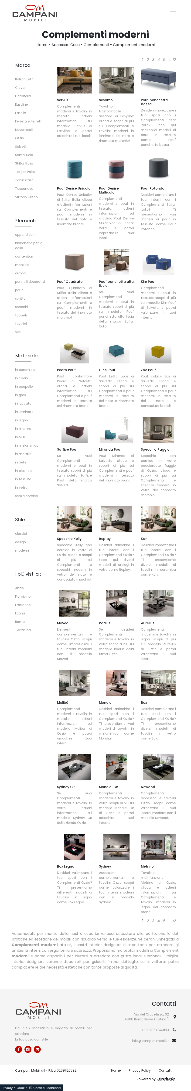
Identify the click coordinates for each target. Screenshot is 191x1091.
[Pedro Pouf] (74, 350)
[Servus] (74, 80)
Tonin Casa (24, 180)
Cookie (22, 1088)
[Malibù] (74, 683)
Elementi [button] (25, 220)
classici (21, 533)
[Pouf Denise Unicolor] (74, 169)
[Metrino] (158, 847)
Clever (20, 87)
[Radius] (116, 603)
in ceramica (25, 369)
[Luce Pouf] (116, 350)
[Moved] (74, 603)
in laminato (24, 411)
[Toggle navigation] (173, 13)
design (20, 542)
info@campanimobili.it (150, 1040)
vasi (18, 332)
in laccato (23, 403)
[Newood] (158, 767)
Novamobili (24, 129)
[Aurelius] (158, 603)
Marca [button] (23, 65)
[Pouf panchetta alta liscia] (116, 262)
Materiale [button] (26, 355)
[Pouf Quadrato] (74, 262)
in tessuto (23, 479)
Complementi (96, 44)
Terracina (23, 630)
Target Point (25, 171)
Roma (20, 621)
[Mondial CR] (116, 767)
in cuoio (21, 378)
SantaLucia (24, 155)
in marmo (23, 428)
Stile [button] (20, 519)
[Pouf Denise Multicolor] (116, 169)
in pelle (21, 462)
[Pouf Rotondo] (158, 169)
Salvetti (21, 146)
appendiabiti (25, 234)
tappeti (21, 315)
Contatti (165, 1070)
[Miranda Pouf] (116, 430)
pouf (19, 290)
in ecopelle (24, 386)
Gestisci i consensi (47, 1088)
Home (42, 44)
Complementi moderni (134, 44)
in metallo (23, 454)
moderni (22, 550)
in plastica (23, 470)
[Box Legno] (74, 847)
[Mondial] (116, 683)
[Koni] (158, 519)
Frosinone (23, 605)
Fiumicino (23, 596)
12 (174, 59)
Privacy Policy (140, 1070)
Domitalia (23, 96)
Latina (20, 613)
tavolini (21, 323)
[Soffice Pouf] (74, 430)
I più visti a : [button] (28, 574)
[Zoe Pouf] (158, 350)
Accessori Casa (65, 44)
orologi (20, 273)
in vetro (21, 487)
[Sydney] (116, 847)
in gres (20, 395)
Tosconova (24, 188)
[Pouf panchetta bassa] (158, 80)
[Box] (158, 683)
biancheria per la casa (28, 245)
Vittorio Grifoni (26, 197)
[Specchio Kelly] (74, 519)
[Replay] (116, 519)
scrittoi (20, 298)
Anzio (19, 588)
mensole (22, 264)
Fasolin (20, 113)
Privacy (7, 1088)
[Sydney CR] (74, 767)
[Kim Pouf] (158, 262)
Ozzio (19, 138)
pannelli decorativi (30, 281)
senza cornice (26, 496)
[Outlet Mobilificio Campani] (37, 1049)
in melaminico (26, 445)
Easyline (21, 104)
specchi (21, 307)
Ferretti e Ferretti (28, 121)
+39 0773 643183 (155, 1030)
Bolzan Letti (24, 79)
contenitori (24, 256)
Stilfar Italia (24, 163)
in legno (21, 420)
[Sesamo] (116, 80)
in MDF (20, 437)
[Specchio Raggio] (158, 430)
